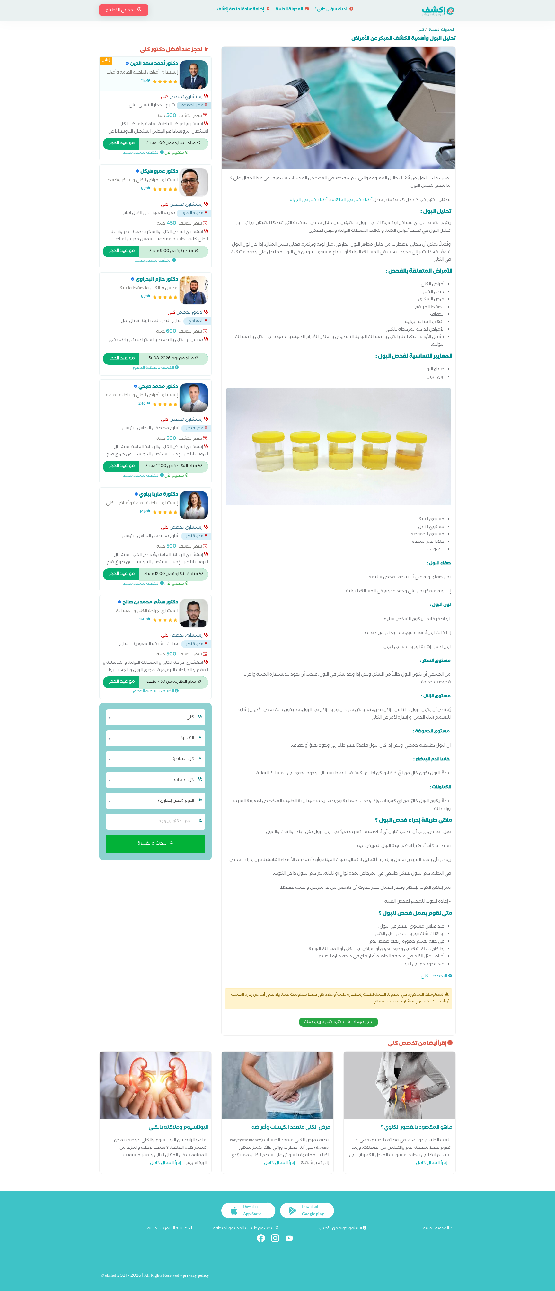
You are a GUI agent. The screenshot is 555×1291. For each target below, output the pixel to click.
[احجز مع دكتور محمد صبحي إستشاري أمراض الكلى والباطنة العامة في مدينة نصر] (194, 397)
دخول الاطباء (120, 10)
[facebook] (263, 1239)
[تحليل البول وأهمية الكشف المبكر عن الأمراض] (338, 109)
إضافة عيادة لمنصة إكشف (241, 9)
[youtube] (291, 1239)
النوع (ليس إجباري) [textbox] (176, 801)
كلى (420, 30)
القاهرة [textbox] (187, 738)
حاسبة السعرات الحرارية (167, 1229)
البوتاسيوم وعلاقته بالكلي (178, 1128)
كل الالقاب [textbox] (184, 780)
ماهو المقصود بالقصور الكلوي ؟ (416, 1128)
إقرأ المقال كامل (431, 1163)
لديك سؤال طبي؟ (331, 9)
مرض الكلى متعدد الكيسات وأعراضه (290, 1128)
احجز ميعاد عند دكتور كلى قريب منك (338, 1022)
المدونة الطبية (290, 9)
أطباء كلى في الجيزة (308, 200)
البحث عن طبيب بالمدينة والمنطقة (244, 1229)
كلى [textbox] (190, 718)
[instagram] (277, 1239)
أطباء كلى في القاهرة (352, 200)
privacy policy (196, 1276)
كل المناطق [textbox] (183, 759)
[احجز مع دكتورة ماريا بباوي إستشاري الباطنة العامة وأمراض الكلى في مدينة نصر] (194, 505)
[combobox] (151, 717)
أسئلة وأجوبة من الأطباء (341, 1229)
